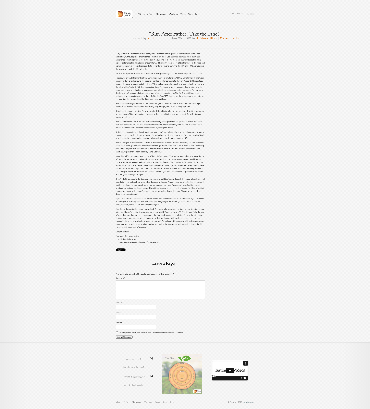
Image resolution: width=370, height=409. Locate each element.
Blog (196, 14)
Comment (120, 278)
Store (190, 14)
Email (118, 313)
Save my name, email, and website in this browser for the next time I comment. (151, 333)
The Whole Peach (248, 402)
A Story (202, 38)
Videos (183, 14)
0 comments (229, 38)
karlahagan (156, 38)
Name (119, 303)
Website (119, 322)
